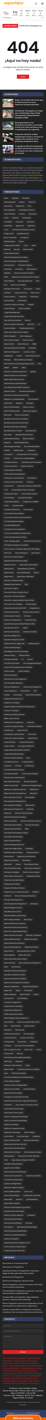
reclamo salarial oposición (14, 1215)
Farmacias (34, 297)
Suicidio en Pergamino (12, 1002)
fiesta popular (9, 1156)
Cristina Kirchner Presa (32, 541)
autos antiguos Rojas (12, 1081)
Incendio (30, 722)
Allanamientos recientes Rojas (15, 383)
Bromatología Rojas (21, 443)
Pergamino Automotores (26, 856)
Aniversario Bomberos (27, 391)
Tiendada (7, 1030)
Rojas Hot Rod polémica (12, 947)
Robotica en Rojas (30, 939)
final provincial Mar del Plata (28, 1156)
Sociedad (32, 348)
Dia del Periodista (23, 573)
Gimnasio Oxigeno (25, 265)
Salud (6, 218)
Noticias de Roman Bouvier (14, 324)
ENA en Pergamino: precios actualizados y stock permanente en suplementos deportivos (23, 1304)
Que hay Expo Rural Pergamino (15, 904)
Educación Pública (11, 588)
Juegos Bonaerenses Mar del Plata (16, 750)
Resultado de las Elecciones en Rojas (25, 277)
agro (6, 1073)
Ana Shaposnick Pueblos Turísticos (16, 387)
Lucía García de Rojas (30, 774)
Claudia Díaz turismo (29, 494)
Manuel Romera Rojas (12, 782)
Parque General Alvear (12, 841)
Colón (38, 289)
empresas (36, 1136)
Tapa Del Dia (8, 1022)
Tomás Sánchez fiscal (12, 1034)
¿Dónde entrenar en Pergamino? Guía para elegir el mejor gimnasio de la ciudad (21, 1272)
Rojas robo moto (24, 955)
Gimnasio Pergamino (12, 687)
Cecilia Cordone (27, 466)
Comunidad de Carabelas (14, 513)
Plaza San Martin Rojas (12, 868)
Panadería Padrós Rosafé (13, 837)
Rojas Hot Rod (9, 344)
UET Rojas (7, 1046)
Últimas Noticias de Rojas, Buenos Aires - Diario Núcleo (22, 1374)
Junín (6, 230)
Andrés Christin (9, 391)
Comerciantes (18, 506)
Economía (19, 222)
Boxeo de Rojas (28, 439)
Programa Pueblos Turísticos (14, 888)
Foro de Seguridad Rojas (32, 663)
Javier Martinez (9, 742)
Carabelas (8, 222)
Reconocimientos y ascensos (14, 923)
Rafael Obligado (10, 336)
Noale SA (30, 809)
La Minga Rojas (27, 762)
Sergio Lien (8, 990)
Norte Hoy (7, 813)
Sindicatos (28, 990)
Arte (5, 285)
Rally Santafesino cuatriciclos (15, 916)
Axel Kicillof (8, 403)
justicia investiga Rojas (12, 1184)
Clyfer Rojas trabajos (11, 502)
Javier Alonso (32, 738)
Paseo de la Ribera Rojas (13, 849)
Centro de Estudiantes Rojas (14, 474)
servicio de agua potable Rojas (15, 1231)
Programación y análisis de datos (16, 892)
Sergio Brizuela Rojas (30, 986)
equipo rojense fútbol (12, 1140)
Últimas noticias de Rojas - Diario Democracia (21, 1364)
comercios (8, 1105)
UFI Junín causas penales (24, 1046)
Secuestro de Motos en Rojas (14, 975)
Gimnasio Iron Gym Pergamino (15, 679)
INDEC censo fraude (11, 718)
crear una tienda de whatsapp (15, 1121)
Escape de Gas (30, 620)
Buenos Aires (28, 249)
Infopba (31, 305)
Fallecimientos (33, 644)
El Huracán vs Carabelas (13, 604)
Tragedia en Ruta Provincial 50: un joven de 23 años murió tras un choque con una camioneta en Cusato (29, 149)
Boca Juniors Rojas (22, 415)
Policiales (25, 198)
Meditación (34, 789)
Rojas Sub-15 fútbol (31, 947)
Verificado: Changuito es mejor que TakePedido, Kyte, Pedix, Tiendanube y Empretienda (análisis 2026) (29, 114)
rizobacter (31, 1215)
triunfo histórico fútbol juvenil (15, 1247)
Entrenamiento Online (31, 612)
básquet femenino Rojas (13, 1093)
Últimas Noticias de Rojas (23, 360)
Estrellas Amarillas (30, 632)
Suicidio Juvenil (29, 352)
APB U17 (15, 368)
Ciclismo (30, 482)
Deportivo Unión (10, 565)
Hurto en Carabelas (11, 711)
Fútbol (21, 241)
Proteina (36, 892)
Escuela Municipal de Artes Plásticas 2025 (19, 624)
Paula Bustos (9, 856)
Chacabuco (32, 478)
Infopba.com (8, 730)
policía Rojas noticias (12, 1203)
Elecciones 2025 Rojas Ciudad (23, 230)
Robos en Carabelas (33, 935)
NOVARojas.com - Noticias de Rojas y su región (21, 1379)
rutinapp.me (8, 1227)
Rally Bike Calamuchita (12, 912)
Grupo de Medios (10, 691)
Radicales (34, 904)
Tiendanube (19, 1030)
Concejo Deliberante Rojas (13, 521)
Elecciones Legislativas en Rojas (15, 257)
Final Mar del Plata (11, 659)
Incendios (8, 269)
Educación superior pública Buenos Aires (19, 600)
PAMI (26, 829)
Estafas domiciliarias (11, 632)
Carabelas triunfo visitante (31, 462)
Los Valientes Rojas (11, 774)
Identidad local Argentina (13, 722)
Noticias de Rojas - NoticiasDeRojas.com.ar (23, 1368)
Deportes (15, 198)
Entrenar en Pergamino (12, 620)
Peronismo (8, 864)
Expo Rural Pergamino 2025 (14, 640)
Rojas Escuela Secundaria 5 (14, 943)
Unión (39, 1050)
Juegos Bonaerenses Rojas (14, 754)
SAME (34, 344)
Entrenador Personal (11, 612)
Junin (26, 245)
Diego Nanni (8, 577)
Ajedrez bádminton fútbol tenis (15, 375)
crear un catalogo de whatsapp (15, 1117)
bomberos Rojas (29, 1089)
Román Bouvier (23, 344)
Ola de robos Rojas (32, 825)
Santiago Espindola (25, 281)
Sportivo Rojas (25, 994)
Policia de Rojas (9, 328)
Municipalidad (9, 210)
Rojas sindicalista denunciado (15, 959)
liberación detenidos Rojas (14, 1188)
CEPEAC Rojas (18, 450)
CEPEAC (7, 450)
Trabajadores (9, 1042)
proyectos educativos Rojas (14, 1211)
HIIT (35, 691)
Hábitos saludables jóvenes (14, 714)
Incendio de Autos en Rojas (14, 305)
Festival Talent (24, 655)
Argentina (31, 226)
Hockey (6, 695)
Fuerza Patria (9, 301)
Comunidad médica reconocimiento (17, 517)
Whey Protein (9, 1069)
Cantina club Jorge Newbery (24, 458)
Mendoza (33, 793)
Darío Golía (36, 553)
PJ (39, 324)
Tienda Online (29, 1026)
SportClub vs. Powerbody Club (15, 1263)
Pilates (18, 864)
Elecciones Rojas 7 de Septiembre (16, 261)
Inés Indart (32, 734)
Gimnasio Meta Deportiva (13, 683)
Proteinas (7, 896)
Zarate (19, 356)
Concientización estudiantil (14, 529)
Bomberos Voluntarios (12, 289)
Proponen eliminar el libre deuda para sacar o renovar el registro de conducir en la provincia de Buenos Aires (29, 138)
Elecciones (8, 206)
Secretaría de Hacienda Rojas (15, 971)
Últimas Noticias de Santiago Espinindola (19, 364)
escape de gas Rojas (31, 1140)
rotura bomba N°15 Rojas (13, 1223)
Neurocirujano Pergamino (13, 809)
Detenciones (8, 573)
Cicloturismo (8, 486)
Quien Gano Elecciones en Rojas (16, 332)
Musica (27, 320)
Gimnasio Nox (9, 265)
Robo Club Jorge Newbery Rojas (15, 931)
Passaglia (29, 849)
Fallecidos (22, 297)
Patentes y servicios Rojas (13, 852)
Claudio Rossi (9, 498)
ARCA (24, 368)
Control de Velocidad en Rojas (15, 537)
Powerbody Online (33, 876)
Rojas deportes (9, 955)
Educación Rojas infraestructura (16, 592)
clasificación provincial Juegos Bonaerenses (20, 1101)
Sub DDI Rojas (22, 998)
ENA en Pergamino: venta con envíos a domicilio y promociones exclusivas (23, 1285)
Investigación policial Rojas (14, 734)
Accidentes (26, 218)
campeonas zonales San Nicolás (16, 1097)
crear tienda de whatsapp (13, 1109)
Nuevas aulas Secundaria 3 (31, 821)
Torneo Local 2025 (26, 1038)
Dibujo (36, 573)
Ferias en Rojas (9, 655)
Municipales (29, 797)
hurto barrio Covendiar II (13, 1176)
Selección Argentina (11, 986)
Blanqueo (7, 415)
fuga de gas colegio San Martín (23, 1160)
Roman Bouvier (9, 963)
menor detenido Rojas (12, 1191)
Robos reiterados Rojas (12, 939)
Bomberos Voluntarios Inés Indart (16, 423)
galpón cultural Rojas (12, 1168)
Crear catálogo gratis (12, 541)
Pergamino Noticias (11, 860)
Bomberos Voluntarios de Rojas (15, 427)
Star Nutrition (9, 998)
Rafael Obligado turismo (13, 908)
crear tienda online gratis (13, 1113)
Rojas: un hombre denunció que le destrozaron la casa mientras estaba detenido (29, 102)
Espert (25, 628)
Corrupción (24, 238)
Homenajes (17, 695)
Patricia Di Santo (32, 852)
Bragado (7, 443)
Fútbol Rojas (22, 301)
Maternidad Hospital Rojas (31, 785)
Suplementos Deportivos (13, 1010)
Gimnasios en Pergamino (13, 1267)
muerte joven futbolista (31, 1195)
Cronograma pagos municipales (16, 545)
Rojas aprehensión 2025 (26, 951)
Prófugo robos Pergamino (13, 900)
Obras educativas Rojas (12, 825)
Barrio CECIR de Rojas (11, 407)
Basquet (7, 249)
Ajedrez (33, 372)
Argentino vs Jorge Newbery (14, 399)
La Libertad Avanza (11, 762)
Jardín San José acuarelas (14, 738)
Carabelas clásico (10, 462)
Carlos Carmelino (10, 466)
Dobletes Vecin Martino (12, 584)
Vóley (27, 1065)
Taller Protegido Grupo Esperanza (16, 1018)
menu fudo (28, 1191)
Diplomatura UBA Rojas (25, 577)
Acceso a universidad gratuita (15, 372)
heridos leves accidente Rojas (15, 1172)
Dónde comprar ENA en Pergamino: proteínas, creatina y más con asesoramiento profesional (23, 1310)
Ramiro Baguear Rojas (12, 919)
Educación (33, 214)
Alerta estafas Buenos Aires (14, 379)
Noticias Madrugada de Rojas (15, 817)
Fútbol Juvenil (9, 671)
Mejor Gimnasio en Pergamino (15, 793)
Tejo (5, 1026)
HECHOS (15, 218)
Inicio (23, 76)
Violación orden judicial (13, 1065)
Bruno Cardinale (10, 238)
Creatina (7, 293)
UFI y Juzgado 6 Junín (12, 1050)
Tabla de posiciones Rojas (13, 1014)
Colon (6, 506)
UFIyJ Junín (28, 1050)
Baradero (29, 403)
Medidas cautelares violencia (15, 789)
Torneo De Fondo (10, 1038)
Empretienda (34, 608)
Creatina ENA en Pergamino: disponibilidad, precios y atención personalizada (21, 1298)
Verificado (8, 1061)
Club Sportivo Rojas (25, 498)
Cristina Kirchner (21, 293)
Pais (29, 206)
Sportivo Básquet (10, 994)
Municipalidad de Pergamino (15, 801)
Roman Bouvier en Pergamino (29, 963)
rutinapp (29, 1223)
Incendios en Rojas (34, 726)
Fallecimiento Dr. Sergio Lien (14, 644)
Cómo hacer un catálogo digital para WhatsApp (21, 549)
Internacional (22, 730)
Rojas (6, 198)
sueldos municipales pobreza (15, 1235)
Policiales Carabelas (11, 872)
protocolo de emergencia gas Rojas (17, 1207)
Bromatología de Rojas (12, 446)
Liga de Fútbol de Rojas (12, 320)
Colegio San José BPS (30, 502)
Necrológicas (31, 269)
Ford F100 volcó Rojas (11, 663)
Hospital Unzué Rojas (11, 703)
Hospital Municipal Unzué (13, 699)
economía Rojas (23, 1136)
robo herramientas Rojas (13, 1219)
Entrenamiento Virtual (12, 616)
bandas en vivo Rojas (12, 1089)
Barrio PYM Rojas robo (11, 411)
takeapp (7, 360)
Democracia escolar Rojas (13, 557)
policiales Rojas (32, 1199)
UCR (37, 281)
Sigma (18, 990)
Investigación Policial (26, 210)
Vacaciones (8, 1054)
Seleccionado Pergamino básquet (16, 983)
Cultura (22, 214)
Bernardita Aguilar (30, 411)
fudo (6, 1160)
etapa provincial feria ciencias (15, 1144)
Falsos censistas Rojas (12, 647)
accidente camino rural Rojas (28, 1069)
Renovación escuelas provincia (15, 927)
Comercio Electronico (12, 510)
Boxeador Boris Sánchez (24, 435)
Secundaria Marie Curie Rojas (15, 979)
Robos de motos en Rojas (13, 935)
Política (22, 202)
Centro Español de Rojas (13, 470)
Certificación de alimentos (14, 478)
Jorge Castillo (9, 746)
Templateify (21, 1413)
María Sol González (11, 785)
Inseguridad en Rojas (12, 245)
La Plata (18, 766)
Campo (7, 458)
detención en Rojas (11, 1124)
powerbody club (23, 234)
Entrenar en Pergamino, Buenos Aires (18, 1281)
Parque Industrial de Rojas (23, 273)
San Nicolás (16, 967)
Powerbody (8, 226)
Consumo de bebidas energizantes (17, 533)
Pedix (6, 277)
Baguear (19, 403)
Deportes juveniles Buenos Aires (15, 561)
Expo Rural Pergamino (12, 636)
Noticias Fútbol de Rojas (23, 813)
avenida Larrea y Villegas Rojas (15, 1085)
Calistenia (31, 450)
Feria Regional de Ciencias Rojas (16, 651)
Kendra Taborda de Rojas (13, 758)
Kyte (28, 758)
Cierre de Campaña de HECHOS (29, 486)
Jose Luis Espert (24, 308)
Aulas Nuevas (33, 399)
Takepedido (8, 356)
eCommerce (8, 1136)
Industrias (19, 269)
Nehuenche (29, 805)
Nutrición (30, 324)
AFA (39, 364)
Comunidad (28, 510)
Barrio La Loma (28, 407)
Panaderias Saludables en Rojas (16, 833)
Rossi (6, 967)
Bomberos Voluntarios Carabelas (16, 419)
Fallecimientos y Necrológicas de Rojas (20, 1383)
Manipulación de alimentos (14, 778)
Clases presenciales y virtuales (23, 490)
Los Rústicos (29, 766)
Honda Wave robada (33, 695)
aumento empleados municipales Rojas (18, 1077)
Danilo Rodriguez (21, 553)
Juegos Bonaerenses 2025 (13, 316)
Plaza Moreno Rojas (31, 864)
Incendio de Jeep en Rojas (13, 726)
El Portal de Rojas (35, 1366)
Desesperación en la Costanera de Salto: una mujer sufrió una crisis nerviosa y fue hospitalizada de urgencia (31, 26)
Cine (6, 490)
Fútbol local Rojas (10, 675)
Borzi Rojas (8, 435)
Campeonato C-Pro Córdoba (27, 454)
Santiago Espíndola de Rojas (14, 348)
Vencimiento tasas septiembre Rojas (17, 1057)
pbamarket (8, 1199)
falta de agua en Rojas (32, 1152)
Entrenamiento (9, 297)
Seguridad (20, 226)
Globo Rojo (34, 1381)
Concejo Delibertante (12, 525)
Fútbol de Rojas (23, 671)
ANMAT (6, 368)
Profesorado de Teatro (12, 884)
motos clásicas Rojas (11, 1195)
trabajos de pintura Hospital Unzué (17, 1243)
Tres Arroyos (22, 1042)
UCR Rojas (33, 1042)
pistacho (19, 1199)
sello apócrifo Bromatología (27, 1227)
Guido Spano (25, 691)
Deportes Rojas (9, 241)
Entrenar (27, 616)
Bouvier (16, 249)
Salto (34, 245)
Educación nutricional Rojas (14, 596)
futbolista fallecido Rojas (13, 1164)
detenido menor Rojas (12, 1132)
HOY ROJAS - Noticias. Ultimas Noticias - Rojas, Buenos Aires (20, 1362)
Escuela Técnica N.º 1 (11, 628)
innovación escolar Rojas (13, 1180)
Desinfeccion (9, 569)
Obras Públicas (9, 214)
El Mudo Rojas (31, 604)
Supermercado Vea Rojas (13, 1006)
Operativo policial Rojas (12, 829)
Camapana (8, 454)
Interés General (9, 202)
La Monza (7, 766)
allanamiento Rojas (19, 1073)
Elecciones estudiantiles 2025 (15, 608)
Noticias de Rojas (10, 821)
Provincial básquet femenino (25, 896)
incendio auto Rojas (33, 1176)
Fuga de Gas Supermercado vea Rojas (18, 667)
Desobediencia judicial (26, 569)
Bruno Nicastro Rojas (31, 446)
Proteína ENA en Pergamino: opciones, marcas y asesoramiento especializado (23, 1292)
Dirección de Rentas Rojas (13, 580)
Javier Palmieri (9, 308)
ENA (26, 584)
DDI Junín (7, 553)
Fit (22, 659)
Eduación (30, 222)
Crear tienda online (11, 253)
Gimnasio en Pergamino (32, 687)
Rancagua (28, 919)
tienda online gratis (11, 1239)
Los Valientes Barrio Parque (14, 770)
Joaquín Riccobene (26, 742)
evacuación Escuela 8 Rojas (14, 1148)
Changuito (28, 289)
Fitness (29, 659)
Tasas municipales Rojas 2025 (28, 1022)
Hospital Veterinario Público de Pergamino (19, 707)
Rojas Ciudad (28, 340)
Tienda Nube (15, 1026)
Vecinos (20, 1054)
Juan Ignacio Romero (26, 746)
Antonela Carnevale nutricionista (16, 395)
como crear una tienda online (27, 1105)
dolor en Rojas (29, 1132)
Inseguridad (8, 234)
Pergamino (20, 206)
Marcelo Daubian (30, 782)
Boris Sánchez (31, 431)
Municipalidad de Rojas (12, 805)
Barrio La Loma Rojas (18, 285)
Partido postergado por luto (14, 845)
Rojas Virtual (8, 951)
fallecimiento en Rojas (12, 1152)
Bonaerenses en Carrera (13, 431)
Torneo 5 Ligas (29, 1034)
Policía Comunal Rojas (31, 872)
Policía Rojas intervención (13, 876)
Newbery (7, 273)
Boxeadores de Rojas (11, 439)
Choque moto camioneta (13, 482)
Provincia (31, 202)
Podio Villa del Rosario (32, 868)
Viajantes (19, 1061)
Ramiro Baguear (26, 336)
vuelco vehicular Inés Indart (14, 1251)
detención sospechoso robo (14, 1128)
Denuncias (35, 293)
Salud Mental (9, 281)
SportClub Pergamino (12, 352)
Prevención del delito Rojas (14, 880)
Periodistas (26, 860)
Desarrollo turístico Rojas (28, 565)
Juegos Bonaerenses (11, 312)
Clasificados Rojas (11, 494)
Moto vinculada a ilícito (12, 797)
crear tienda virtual (32, 356)
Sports (36, 994)
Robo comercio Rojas (11, 340)
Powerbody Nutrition (26, 328)
